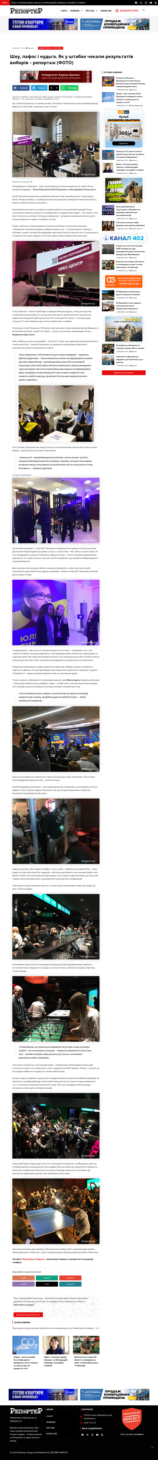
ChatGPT (46, 1278)
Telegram (40, 1259)
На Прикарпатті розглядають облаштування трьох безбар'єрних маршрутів (128, 306)
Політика (48, 48)
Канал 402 (106, 10)
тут (97, 1328)
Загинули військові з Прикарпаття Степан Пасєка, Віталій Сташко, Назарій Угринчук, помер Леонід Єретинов (130, 82)
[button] (21, 88)
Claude (23, 1278)
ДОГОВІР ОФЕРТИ (59, 1452)
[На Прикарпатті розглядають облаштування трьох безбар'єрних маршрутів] (108, 306)
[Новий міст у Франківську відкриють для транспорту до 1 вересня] (108, 360)
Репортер (27, 1259)
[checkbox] (152, 1447)
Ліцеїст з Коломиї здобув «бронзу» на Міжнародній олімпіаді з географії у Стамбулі (130, 167)
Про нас (90, 10)
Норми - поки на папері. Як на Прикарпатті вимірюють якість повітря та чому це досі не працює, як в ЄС (129, 98)
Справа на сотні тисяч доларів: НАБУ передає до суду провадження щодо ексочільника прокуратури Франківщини (130, 250)
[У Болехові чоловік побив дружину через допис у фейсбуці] (108, 226)
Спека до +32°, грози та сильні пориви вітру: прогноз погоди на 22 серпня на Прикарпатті (130, 154)
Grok (47, 1284)
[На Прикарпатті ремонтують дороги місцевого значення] (108, 295)
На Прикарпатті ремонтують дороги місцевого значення (128, 293)
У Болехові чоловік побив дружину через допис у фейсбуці (130, 223)
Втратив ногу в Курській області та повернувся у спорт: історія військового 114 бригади (130, 264)
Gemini (23, 1284)
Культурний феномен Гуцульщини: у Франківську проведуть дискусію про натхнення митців (128, 211)
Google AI (70, 1278)
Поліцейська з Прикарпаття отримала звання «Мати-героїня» (130, 346)
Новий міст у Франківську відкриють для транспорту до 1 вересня (129, 359)
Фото (60, 48)
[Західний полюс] (117, 10)
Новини (74, 10)
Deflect (140, 1434)
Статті (64, 10)
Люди (41, 48)
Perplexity (70, 1284)
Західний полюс (129, 10)
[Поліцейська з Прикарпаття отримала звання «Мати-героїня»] (108, 349)
